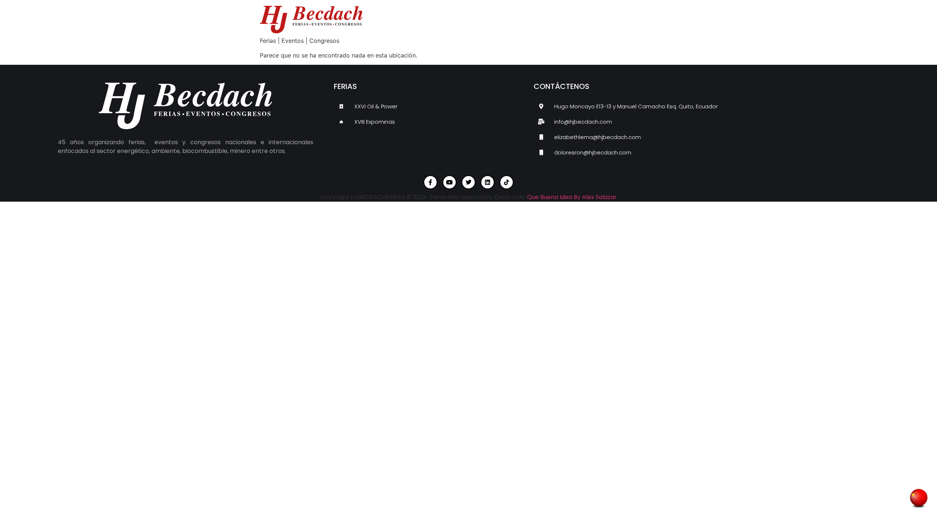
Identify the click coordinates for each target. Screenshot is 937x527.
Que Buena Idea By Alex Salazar (572, 197)
